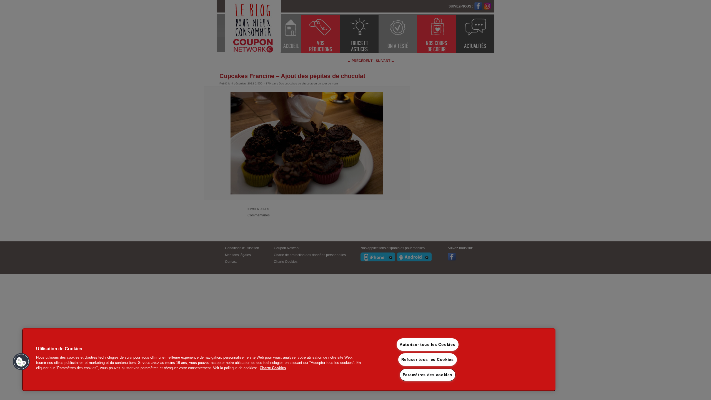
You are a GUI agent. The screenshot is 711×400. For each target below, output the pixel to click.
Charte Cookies (273, 368)
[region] (288, 359)
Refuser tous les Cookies (427, 359)
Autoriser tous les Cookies (427, 344)
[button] (21, 362)
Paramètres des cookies (427, 374)
